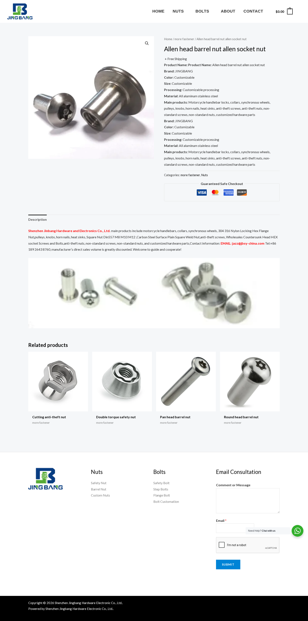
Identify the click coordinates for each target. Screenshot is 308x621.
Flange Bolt (161, 495)
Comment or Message (233, 485)
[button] (147, 43)
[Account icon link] (299, 11)
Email (221, 520)
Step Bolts (160, 489)
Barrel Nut (98, 489)
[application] (186, 11)
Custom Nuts (100, 495)
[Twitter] (249, 604)
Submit (228, 564)
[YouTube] (240, 604)
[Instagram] (258, 604)
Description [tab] (37, 219)
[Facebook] (231, 604)
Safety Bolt (161, 483)
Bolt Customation (166, 501)
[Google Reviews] (267, 604)
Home (168, 39)
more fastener (184, 39)
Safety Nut (98, 483)
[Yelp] (276, 604)
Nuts (204, 175)
